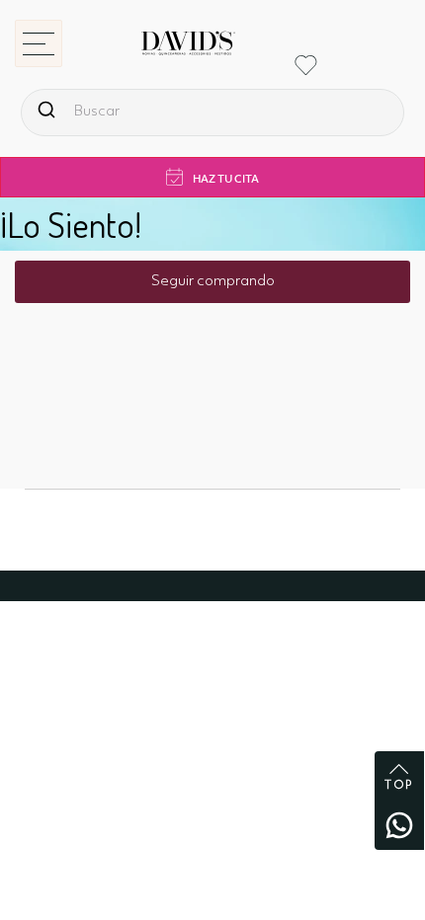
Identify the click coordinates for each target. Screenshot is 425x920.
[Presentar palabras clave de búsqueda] (46, 109)
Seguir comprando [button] (213, 281)
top (399, 786)
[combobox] (212, 112)
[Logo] (173, 51)
